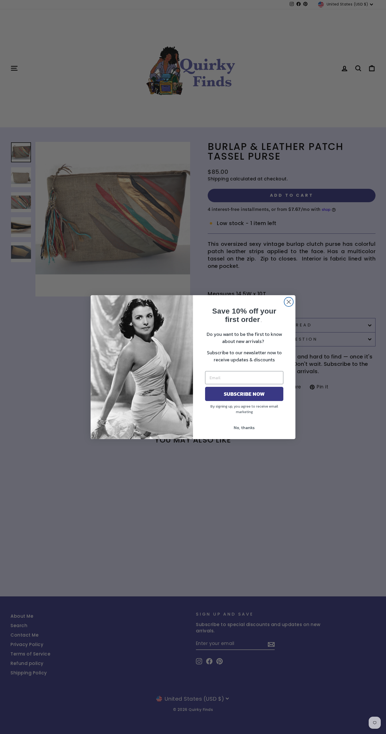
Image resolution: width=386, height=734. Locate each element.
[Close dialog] (288, 301)
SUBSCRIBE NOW (244, 394)
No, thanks (244, 427)
